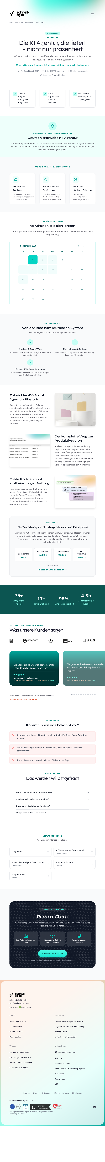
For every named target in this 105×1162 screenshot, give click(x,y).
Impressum (59, 1074)
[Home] (19, 14)
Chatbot (36, 1093)
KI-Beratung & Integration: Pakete (69, 1021)
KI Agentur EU (18, 874)
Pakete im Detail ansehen (51, 569)
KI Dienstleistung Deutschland (70, 850)
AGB (56, 1084)
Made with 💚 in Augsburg (20, 1007)
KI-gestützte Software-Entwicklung (69, 1026)
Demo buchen (15, 1037)
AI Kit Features (15, 1026)
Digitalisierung (77, 1093)
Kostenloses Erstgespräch (65, 1037)
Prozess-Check (61, 1032)
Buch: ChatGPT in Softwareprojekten (70, 1068)
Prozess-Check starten (52, 953)
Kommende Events (62, 1063)
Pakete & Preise (16, 1032)
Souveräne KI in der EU (18, 1068)
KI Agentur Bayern (64, 862)
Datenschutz (60, 1079)
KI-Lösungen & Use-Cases (20, 1057)
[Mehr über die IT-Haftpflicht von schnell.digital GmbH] (25, 1106)
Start (11, 22)
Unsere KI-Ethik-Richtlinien (20, 1062)
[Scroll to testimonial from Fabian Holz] (76, 694)
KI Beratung (46, 1093)
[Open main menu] (92, 14)
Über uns (58, 1058)
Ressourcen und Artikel (19, 1052)
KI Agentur (29, 22)
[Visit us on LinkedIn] (94, 1107)
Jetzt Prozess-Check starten (21, 699)
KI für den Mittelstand (61, 1093)
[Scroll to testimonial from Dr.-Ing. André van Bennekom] (71, 694)
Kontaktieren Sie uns (21, 1003)
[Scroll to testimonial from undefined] (74, 694)
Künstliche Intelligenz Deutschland (28, 862)
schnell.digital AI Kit (17, 1021)
